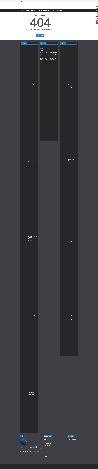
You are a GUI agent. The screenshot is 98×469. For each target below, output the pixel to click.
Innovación (59, 10)
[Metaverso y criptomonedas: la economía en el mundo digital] (63, 84)
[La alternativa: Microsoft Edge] (63, 161)
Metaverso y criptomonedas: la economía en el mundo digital (72, 82)
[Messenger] (97, 12)
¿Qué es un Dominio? (31, 392)
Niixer (22, 10)
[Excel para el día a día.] (49, 46)
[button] (23, 10)
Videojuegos (33, 10)
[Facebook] (97, 8)
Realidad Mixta (47, 445)
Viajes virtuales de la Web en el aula (31, 82)
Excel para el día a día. (46, 50)
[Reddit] (97, 21)
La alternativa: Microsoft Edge (72, 160)
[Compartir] (97, 23)
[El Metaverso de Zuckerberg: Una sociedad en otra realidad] (63, 316)
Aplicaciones (52, 10)
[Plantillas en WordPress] (24, 161)
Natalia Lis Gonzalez (49, 52)
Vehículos (28, 10)
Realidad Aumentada (48, 443)
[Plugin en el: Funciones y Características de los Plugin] (24, 239)
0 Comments (30, 86)
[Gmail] (97, 19)
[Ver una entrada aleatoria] (77, 10)
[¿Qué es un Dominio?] (24, 394)
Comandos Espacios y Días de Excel (51, 100)
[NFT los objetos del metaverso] (63, 239)
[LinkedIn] (97, 10)
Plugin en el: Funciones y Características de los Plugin (32, 237)
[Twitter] (97, 15)
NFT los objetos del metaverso (71, 237)
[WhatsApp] (97, 6)
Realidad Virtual (47, 441)
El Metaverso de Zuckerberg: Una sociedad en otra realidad (72, 315)
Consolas (46, 451)
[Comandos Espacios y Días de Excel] (43, 101)
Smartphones (46, 10)
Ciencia (40, 10)
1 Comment (30, 163)
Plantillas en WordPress (32, 159)
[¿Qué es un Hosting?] (24, 316)
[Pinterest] (97, 17)
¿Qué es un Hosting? (31, 315)
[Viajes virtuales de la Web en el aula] (24, 84)
